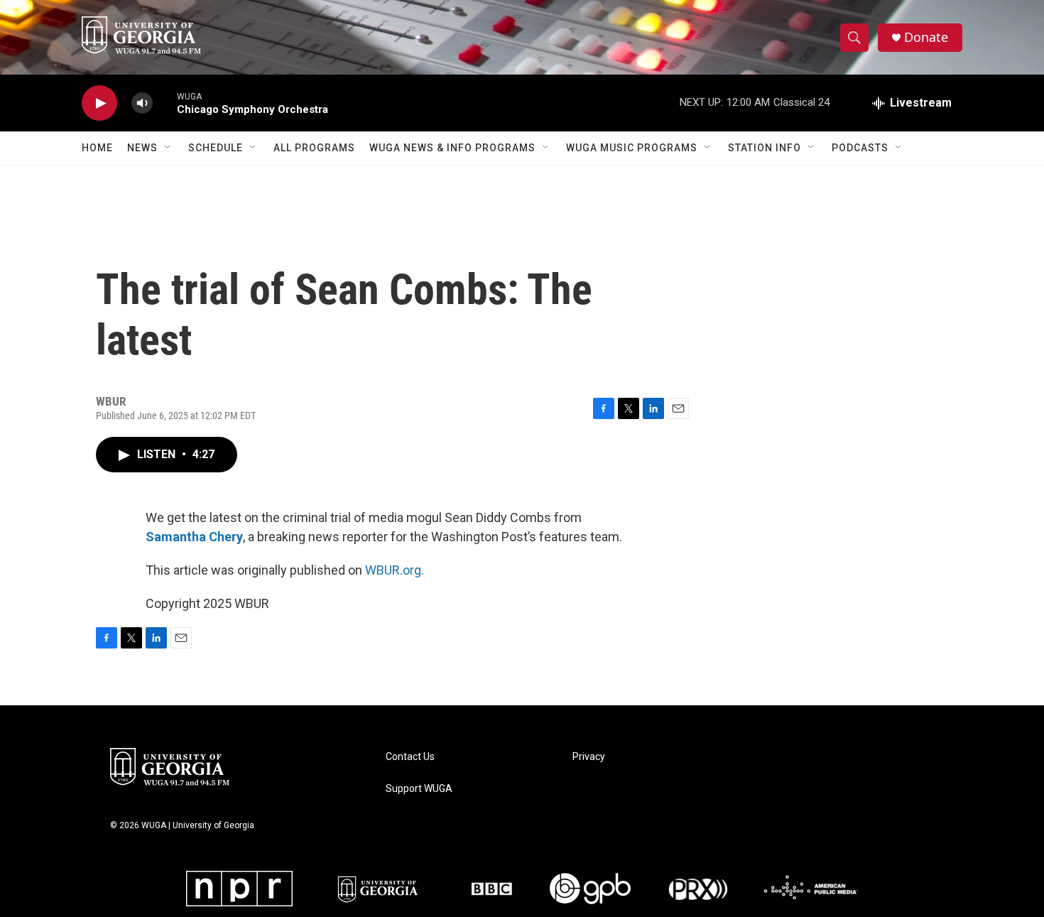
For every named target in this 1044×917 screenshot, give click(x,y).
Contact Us (410, 756)
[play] (99, 103)
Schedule (215, 147)
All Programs (314, 147)
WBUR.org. (394, 570)
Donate (926, 37)
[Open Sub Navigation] (168, 147)
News (142, 147)
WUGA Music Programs (631, 147)
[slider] (165, 102)
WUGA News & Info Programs (452, 147)
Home (97, 147)
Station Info (764, 147)
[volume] (142, 103)
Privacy (588, 756)
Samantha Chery (194, 536)
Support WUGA (419, 788)
